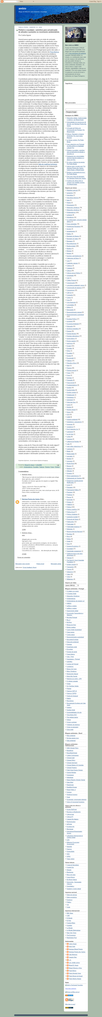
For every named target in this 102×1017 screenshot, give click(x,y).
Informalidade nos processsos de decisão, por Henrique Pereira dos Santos (76, 124)
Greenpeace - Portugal (73, 659)
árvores (69, 229)
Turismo (69, 569)
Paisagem (70, 487)
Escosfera (70, 649)
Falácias (41, 467)
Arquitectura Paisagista (73, 226)
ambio (22, 8)
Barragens (70, 241)
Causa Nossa (71, 877)
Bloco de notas (71, 874)
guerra (68, 405)
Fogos (52, 467)
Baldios (69, 234)
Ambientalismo (28, 467)
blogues (69, 253)
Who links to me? (70, 1004)
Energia (69, 331)
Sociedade (70, 548)
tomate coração (71, 564)
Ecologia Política (72, 319)
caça (68, 261)
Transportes (70, 567)
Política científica (72, 509)
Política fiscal (71, 512)
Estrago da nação (72, 652)
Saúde (69, 541)
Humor (69, 412)
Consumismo (70, 290)
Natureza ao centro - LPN (74, 678)
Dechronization (71, 821)
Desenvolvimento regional (74, 312)
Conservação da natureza (74, 287)
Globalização (70, 395)
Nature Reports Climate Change (76, 780)
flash (68, 365)
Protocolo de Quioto (72, 519)
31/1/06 (24, 495)
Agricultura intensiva (73, 197)
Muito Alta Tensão (72, 676)
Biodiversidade (71, 246)
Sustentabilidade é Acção (74, 712)
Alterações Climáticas (73, 596)
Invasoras (70, 424)
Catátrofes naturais (72, 263)
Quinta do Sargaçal (72, 696)
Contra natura (71, 634)
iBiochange (70, 829)
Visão (68, 907)
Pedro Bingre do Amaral (75, 976)
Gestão (69, 387)
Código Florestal (71, 280)
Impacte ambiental (72, 419)
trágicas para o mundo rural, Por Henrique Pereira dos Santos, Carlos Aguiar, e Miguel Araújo (76, 168)
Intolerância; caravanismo (74, 422)
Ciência (69, 270)
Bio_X (68, 620)
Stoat (68, 797)
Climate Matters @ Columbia (75, 765)
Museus (69, 466)
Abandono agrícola (72, 190)
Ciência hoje (70, 814)
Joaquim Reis (73, 957)
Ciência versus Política (73, 273)
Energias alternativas (73, 336)
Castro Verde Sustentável (74, 629)
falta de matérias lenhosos (47, 164)
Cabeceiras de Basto (73, 258)
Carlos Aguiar (72, 944)
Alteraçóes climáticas (73, 207)
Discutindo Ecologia (72, 639)
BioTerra (69, 622)
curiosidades (70, 305)
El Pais (69, 920)
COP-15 (69, 292)
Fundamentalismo (72, 385)
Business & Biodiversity (74, 812)
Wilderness (70, 579)
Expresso (69, 900)
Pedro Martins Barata (75, 979)
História (69, 407)
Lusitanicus (70, 666)
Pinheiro (57, 467)
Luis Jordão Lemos (74, 962)
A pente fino (70, 867)
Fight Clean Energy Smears (75, 770)
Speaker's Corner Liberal (74, 889)
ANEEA (69, 603)
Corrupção (70, 295)
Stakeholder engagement (74, 551)
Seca (68, 544)
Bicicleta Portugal (72, 617)
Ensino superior (71, 341)
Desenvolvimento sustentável (75, 314)
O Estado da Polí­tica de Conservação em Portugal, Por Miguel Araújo (76, 129)
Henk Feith (72, 946)
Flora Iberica (54, 52)
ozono (68, 485)
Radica (69, 698)
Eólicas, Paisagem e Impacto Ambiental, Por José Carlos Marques (75, 135)
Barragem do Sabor (72, 238)
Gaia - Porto (70, 656)
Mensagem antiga (56, 564)
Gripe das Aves (71, 402)
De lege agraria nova (73, 738)
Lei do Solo (70, 434)
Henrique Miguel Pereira (76, 949)
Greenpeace (70, 397)
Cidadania (70, 268)
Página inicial (40, 564)
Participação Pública (73, 490)
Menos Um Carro (72, 669)
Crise (68, 300)
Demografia (70, 310)
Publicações (70, 521)
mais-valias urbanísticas (74, 446)
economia (69, 321)
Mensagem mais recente (22, 564)
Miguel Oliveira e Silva (75, 968)
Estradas (69, 348)
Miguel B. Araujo (73, 965)
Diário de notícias (72, 895)
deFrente (69, 824)
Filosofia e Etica (71, 363)
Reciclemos (70, 701)
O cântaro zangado (72, 681)
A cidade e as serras (73, 591)
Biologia (69, 251)
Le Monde (70, 928)
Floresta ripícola (71, 370)
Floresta (47, 467)
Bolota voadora (71, 627)
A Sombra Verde (71, 593)
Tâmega (69, 558)
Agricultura (70, 195)
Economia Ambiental (73, 324)
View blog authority (70, 988)
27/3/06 (24, 554)
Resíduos (69, 534)
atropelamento (71, 231)
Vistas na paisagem (72, 727)
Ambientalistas (71, 598)
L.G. (70, 960)
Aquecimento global (72, 611)
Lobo (68, 444)
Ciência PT (70, 817)
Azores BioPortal (72, 809)
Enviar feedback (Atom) (29, 567)
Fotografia (70, 380)
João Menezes (73, 954)
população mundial (72, 517)
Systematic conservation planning (76, 799)
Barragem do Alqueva (73, 236)
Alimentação (70, 205)
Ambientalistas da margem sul (75, 601)
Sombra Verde (71, 710)
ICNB (68, 417)
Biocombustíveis (71, 243)
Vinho (68, 576)
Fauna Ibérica (71, 654)
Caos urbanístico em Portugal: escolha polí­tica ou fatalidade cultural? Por (75, 146)
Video (68, 574)
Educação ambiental (73, 642)
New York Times (71, 933)
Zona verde (70, 729)
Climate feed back (72, 763)
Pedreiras (69, 495)
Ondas (69, 683)
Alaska (69, 202)
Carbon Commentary (73, 755)
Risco (68, 536)
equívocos (70, 343)
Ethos (68, 351)
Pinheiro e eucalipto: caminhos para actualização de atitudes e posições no (76, 152)
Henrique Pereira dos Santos (31, 499)
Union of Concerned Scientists (75, 802)
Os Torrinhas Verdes (73, 686)
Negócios (69, 468)
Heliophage (70, 777)
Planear (69, 688)
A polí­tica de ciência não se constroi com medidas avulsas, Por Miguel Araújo (76, 182)
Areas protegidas (72, 224)
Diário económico (72, 897)
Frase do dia (70, 382)
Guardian (69, 925)
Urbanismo (70, 572)
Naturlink (69, 846)
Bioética (69, 248)
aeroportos (70, 193)
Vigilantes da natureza (73, 724)
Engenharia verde (72, 647)
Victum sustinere (72, 722)
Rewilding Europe (72, 787)
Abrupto (69, 870)
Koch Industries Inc (72, 429)
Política (69, 507)
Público (69, 902)
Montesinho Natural (72, 674)
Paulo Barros (72, 970)
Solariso (69, 707)
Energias (69, 644)
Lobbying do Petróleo (73, 441)
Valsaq (69, 719)
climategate (70, 275)
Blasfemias (70, 872)
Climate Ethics (71, 760)
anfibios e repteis (72, 606)
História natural (71, 409)
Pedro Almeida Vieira (75, 973)
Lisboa (69, 436)
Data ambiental (71, 740)
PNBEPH (69, 504)
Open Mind (70, 782)
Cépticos (69, 265)
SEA (68, 854)
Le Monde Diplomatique (73, 930)
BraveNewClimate (72, 753)
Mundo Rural (70, 463)
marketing (70, 449)
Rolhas (69, 539)
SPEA (68, 856)
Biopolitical (70, 750)
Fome (68, 375)
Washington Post (72, 937)
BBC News (70, 913)
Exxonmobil (70, 358)
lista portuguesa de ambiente (77, 53)
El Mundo (69, 918)
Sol (68, 904)
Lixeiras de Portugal (72, 664)
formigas (69, 378)
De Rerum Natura (72, 879)
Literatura (69, 439)
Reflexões (70, 529)
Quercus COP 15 (72, 691)
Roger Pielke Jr (71, 789)
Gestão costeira (71, 392)
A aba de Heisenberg (73, 865)
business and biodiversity (74, 256)
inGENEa (69, 661)
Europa (69, 356)
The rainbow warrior (72, 717)
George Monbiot (71, 772)
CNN (68, 915)
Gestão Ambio (71, 390)
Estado (69, 346)
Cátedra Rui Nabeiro (72, 819)
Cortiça (69, 297)
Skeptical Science (72, 794)
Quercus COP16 (71, 693)
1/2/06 (24, 529)
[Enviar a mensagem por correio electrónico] (58, 465)
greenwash (70, 400)
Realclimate (70, 785)
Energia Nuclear (71, 333)
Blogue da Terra (71, 625)
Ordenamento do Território (74, 478)
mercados (70, 456)
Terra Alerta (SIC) (72, 715)
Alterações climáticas (73, 210)
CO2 (68, 278)
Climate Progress (72, 767)
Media (68, 451)
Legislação (70, 431)
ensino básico (71, 338)
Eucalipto (36, 467)
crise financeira (71, 302)
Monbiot (69, 458)
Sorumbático (70, 886)
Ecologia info (70, 826)
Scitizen (69, 792)
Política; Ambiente (72, 514)
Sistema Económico (72, 546)
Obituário (69, 471)
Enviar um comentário (24, 557)
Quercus (69, 849)
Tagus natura (70, 859)
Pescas (69, 497)
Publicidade (70, 524)
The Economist (71, 935)
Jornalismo (70, 427)
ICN (68, 414)
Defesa (69, 307)
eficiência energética (73, 328)
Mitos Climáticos (71, 671)
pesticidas (70, 499)
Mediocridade (71, 454)
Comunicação (71, 283)
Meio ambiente (71, 735)
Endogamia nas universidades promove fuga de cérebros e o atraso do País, (75, 158)
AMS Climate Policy (72, 748)
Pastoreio (69, 492)
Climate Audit (71, 758)
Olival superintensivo (73, 476)
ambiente (69, 215)
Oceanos (69, 473)
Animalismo (70, 217)
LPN (68, 840)
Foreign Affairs (71, 923)
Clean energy (70, 632)
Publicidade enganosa (73, 526)
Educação (70, 326)
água (68, 200)
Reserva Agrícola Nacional (74, 531)
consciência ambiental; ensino (75, 285)
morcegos (70, 461)
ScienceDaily (70, 851)
